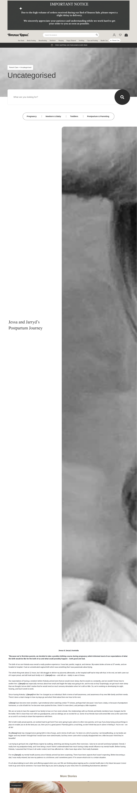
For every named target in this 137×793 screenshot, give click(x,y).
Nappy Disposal (71, 40)
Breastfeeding (43, 40)
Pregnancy (32, 116)
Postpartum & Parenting (98, 116)
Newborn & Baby (53, 116)
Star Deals (21, 40)
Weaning (49, 160)
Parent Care (115, 40)
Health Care (104, 40)
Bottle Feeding (31, 40)
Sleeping (61, 40)
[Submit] (122, 97)
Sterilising (50, 163)
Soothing (81, 40)
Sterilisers (53, 40)
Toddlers (74, 116)
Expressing (50, 152)
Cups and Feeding (92, 40)
